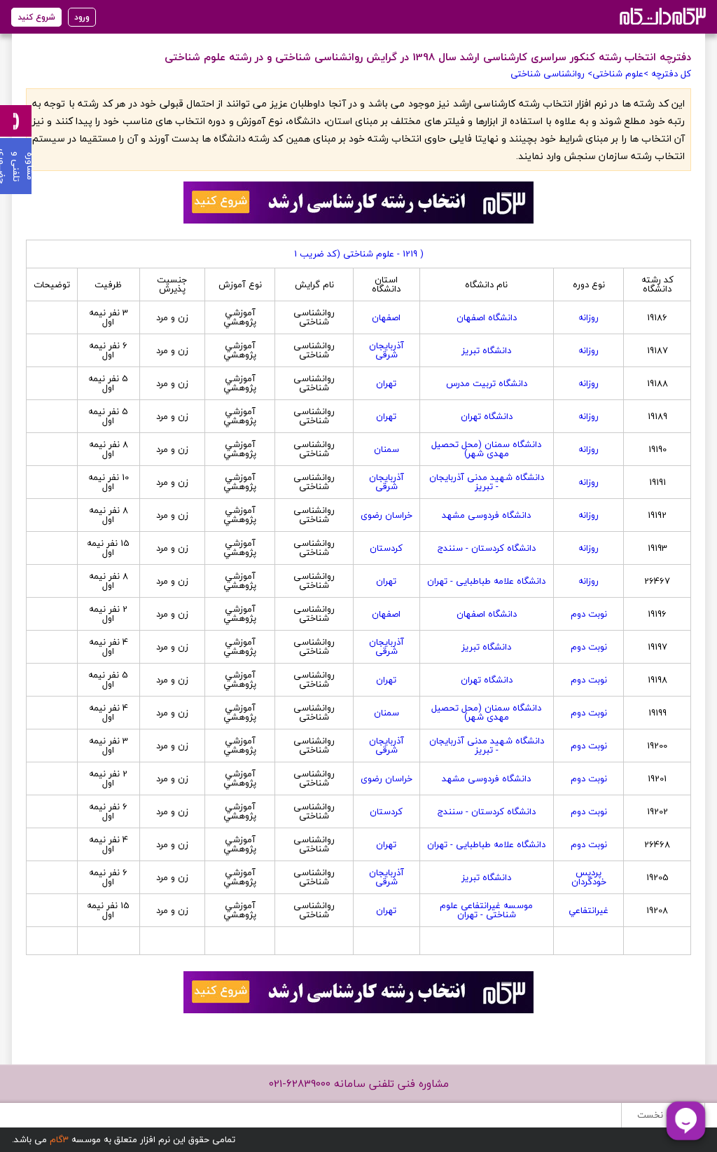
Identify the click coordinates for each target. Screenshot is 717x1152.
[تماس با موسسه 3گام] (16, 121)
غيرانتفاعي (588, 910)
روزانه (588, 317)
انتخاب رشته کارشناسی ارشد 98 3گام (661, 16)
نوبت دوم (589, 614)
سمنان (386, 449)
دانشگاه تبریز (486, 350)
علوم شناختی (617, 73)
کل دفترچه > (667, 73)
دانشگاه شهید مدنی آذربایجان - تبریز (486, 481)
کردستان (386, 548)
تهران (386, 383)
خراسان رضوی (386, 515)
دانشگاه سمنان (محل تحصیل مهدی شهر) (486, 449)
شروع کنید (36, 17)
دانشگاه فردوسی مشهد (486, 515)
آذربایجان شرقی (386, 350)
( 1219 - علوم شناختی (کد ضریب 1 (359, 253)
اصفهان (386, 317)
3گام (59, 1139)
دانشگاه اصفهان (487, 317)
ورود (82, 17)
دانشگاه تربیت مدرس (486, 383)
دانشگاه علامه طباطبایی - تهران (486, 581)
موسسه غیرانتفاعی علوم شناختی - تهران (486, 910)
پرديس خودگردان (588, 877)
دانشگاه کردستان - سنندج (487, 548)
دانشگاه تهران (487, 416)
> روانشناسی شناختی (551, 73)
